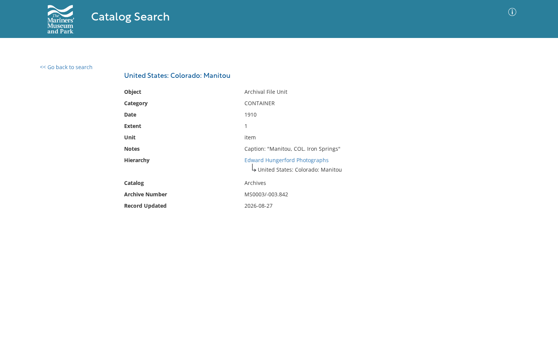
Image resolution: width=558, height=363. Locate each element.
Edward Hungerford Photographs (286, 160)
